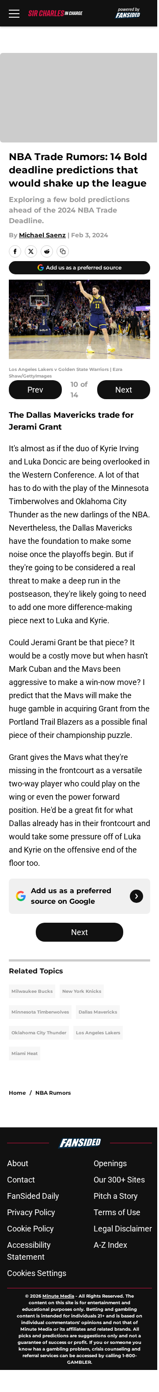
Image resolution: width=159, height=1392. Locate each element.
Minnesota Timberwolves (40, 1012)
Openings (110, 1163)
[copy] (63, 251)
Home (17, 1092)
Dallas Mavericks (98, 1012)
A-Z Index (110, 1245)
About (17, 1163)
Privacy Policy (31, 1212)
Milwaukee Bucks (32, 991)
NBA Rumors (53, 1092)
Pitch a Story (116, 1196)
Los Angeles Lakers (98, 1033)
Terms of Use (117, 1212)
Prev (35, 389)
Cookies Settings (36, 1273)
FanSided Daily (33, 1196)
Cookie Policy (30, 1228)
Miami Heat (24, 1053)
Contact (21, 1179)
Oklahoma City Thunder (38, 1033)
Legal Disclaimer (123, 1228)
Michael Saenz (42, 235)
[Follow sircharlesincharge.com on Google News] (136, 896)
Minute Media (58, 1296)
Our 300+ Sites (119, 1179)
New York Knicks (81, 991)
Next (123, 389)
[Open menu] (14, 13)
